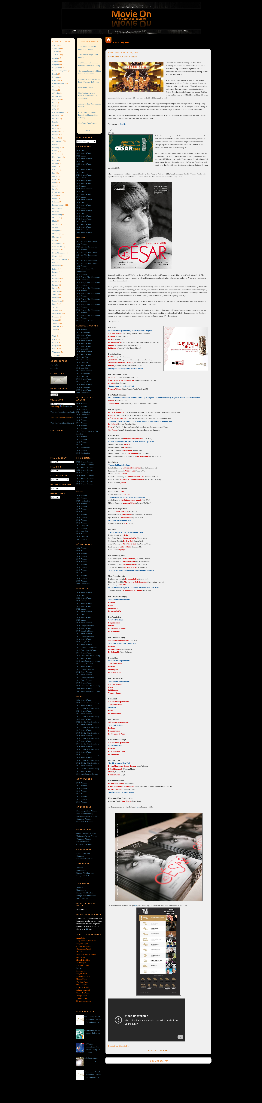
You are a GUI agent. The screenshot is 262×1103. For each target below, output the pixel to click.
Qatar (54, 275)
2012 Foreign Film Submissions (88, 315)
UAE (54, 336)
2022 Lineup (81, 172)
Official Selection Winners (86, 833)
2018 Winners (81, 420)
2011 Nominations (83, 447)
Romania (55, 278)
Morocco (55, 237)
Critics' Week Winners (84, 821)
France (54, 138)
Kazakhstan (56, 192)
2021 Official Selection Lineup (87, 727)
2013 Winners (81, 307)
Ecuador (55, 122)
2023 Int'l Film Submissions (86, 257)
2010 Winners (81, 450)
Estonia (55, 128)
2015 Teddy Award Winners (86, 650)
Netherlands (56, 243)
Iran (53, 173)
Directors (55, 118)
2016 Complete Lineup (85, 642)
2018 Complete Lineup (85, 631)
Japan (54, 186)
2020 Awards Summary (85, 470)
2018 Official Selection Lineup (87, 738)
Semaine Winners (82, 841)
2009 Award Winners (84, 230)
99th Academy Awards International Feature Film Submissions (87, 96)
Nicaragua (56, 249)
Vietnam (55, 355)
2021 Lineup (81, 177)
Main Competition (83, 853)
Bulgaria (55, 77)
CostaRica (56, 99)
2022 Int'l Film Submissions (86, 260)
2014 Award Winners (84, 210)
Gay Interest (56, 141)
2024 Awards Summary (85, 464)
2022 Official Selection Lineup (87, 722)
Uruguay (55, 345)
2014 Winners (81, 301)
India (54, 166)
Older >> (89, 130)
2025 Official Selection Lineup (87, 708)
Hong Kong (56, 157)
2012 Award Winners (84, 219)
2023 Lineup (81, 166)
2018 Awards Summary (85, 475)
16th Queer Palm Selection (88, 123)
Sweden (55, 310)
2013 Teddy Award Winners (86, 663)
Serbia (54, 288)
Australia (55, 54)
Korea (54, 195)
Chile (54, 87)
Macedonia (56, 218)
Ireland (54, 176)
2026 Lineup (81, 150)
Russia (54, 281)
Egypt (54, 125)
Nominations (81, 870)
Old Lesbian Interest (59, 259)
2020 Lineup (81, 620)
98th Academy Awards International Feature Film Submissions (92, 1074)
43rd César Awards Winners (122, 56)
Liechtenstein (57, 208)
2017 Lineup (81, 197)
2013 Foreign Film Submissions (88, 310)
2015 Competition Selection (86, 647)
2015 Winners (81, 296)
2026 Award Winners (84, 592)
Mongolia (56, 230)
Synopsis (55, 317)
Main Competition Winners (86, 811)
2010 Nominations (83, 387)
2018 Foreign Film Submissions (88, 282)
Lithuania (55, 211)
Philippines (56, 265)
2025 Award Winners (84, 153)
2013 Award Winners (84, 216)
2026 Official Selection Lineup (87, 702)
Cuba (54, 109)
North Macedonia (58, 253)
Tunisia (55, 329)
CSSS (54, 106)
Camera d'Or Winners (84, 844)
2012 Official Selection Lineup (87, 768)
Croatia (55, 103)
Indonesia (55, 169)
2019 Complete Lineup (85, 625)
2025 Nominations (83, 332)
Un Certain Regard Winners (86, 816)
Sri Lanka (55, 307)
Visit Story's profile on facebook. (62, 412)
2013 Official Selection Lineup (87, 763)
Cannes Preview (58, 83)
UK (53, 339)
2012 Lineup (81, 221)
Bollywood (56, 67)
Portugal (55, 272)
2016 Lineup (81, 202)
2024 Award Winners (84, 158)
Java (54, 189)
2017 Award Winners (84, 194)
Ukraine (55, 342)
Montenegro (56, 233)
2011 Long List (82, 381)
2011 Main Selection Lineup (87, 774)
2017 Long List (82, 349)
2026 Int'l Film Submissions (86, 247)
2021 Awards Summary (85, 467)
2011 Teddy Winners (84, 680)
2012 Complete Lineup (85, 669)
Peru (54, 262)
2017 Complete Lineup (85, 636)
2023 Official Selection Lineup (87, 716)
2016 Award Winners (84, 199)
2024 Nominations (83, 412)
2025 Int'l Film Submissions (86, 252)
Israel (54, 179)
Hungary (55, 160)
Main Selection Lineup (84, 813)
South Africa (57, 301)
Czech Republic (58, 112)
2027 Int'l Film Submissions (86, 241)
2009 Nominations (83, 392)
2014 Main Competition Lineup (88, 655)
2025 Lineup (81, 156)
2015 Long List (82, 357)
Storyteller (54, 365)
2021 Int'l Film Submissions (86, 263)
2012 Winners (81, 312)
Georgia (55, 144)
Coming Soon (57, 96)
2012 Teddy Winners (84, 672)
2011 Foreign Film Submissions (88, 321)
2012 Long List (82, 376)
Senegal (55, 285)
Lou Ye (79, 968)
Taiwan (55, 320)
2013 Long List (82, 368)
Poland (54, 269)
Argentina (56, 48)
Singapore (56, 291)
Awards (55, 61)
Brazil (54, 74)
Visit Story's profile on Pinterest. (62, 423)
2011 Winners (81, 318)
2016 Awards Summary (85, 481)
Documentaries (82, 898)
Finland (55, 134)
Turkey (54, 333)
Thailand (55, 323)
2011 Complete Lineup (85, 677)
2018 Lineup (81, 191)
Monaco (55, 227)
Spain (54, 304)
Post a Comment (158, 1050)
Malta (54, 221)
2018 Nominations (83, 279)
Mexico (55, 224)
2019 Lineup (81, 186)
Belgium (55, 64)
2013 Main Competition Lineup (88, 661)
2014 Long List (82, 362)
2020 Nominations (83, 414)
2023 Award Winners (84, 164)
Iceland (55, 163)
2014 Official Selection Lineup (87, 760)
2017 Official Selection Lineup (87, 744)
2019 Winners (81, 274)
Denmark (55, 115)
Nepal (54, 240)
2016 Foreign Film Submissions (88, 293)
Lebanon (55, 202)
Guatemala (56, 154)
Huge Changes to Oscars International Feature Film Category (87, 115)
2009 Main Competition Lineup (88, 691)
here (137, 807)
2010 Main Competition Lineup (88, 685)
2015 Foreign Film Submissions (88, 299)
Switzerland (56, 313)
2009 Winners (81, 539)
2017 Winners (81, 285)
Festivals (55, 131)
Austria (55, 58)
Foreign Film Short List (85, 873)
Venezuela (56, 352)
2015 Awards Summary (85, 484)
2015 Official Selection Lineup (87, 754)
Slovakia (55, 294)
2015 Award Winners (84, 205)
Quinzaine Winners (83, 819)
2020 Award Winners (84, 180)
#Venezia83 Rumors (85, 87)
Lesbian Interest (58, 205)
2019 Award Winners (84, 183)
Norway (55, 256)
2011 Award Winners (84, 224)
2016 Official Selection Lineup (87, 749)
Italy (54, 182)
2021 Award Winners (84, 175)
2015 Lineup (81, 208)
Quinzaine (80, 856)
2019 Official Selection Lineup (87, 733)
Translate (68, 406)
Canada (55, 80)
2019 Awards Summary (85, 472)
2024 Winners (81, 409)
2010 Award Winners (84, 227)
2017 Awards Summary (85, 478)
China (54, 90)
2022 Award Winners (84, 169)
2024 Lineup (81, 161)
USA (54, 348)
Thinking (55, 326)
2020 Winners (81, 266)
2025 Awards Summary (85, 462)
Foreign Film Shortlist (84, 893)
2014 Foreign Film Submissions (88, 304)
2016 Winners (81, 290)
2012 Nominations (83, 373)
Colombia (56, 93)
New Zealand (57, 246)
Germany (55, 147)
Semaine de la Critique (84, 858)
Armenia (55, 51)
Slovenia (55, 297)
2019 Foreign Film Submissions (88, 277)
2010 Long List (82, 536)
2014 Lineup (81, 213)
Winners (79, 867)
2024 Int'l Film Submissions (86, 255)
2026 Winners (81, 244)
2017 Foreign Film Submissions (88, 288)
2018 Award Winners (84, 188)
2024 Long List (82, 338)
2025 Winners (81, 249)
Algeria (55, 45)
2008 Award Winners (84, 232)
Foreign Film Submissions (86, 875)
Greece (54, 150)
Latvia (54, 198)
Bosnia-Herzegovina (60, 70)
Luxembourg (57, 214)
